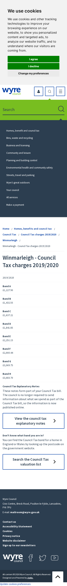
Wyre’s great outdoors (18, 182)
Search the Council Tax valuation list (31, 461)
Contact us (9, 521)
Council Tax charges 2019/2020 (38, 234)
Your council (12, 190)
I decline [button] (33, 66)
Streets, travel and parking (20, 175)
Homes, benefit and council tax (22, 130)
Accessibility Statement (17, 526)
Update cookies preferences (15, 584)
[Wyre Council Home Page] (11, 91)
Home (6, 228)
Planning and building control (21, 160)
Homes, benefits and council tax (33, 228)
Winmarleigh (10, 240)
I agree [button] (33, 59)
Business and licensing (18, 145)
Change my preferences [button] (33, 73)
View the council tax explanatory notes (31, 421)
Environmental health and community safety (29, 167)
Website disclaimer (14, 540)
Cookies (7, 531)
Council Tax (9, 234)
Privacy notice (11, 536)
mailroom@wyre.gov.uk (24, 512)
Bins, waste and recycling (19, 138)
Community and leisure (18, 152)
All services (12, 197)
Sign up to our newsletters (19, 545)
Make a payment (15, 204)
